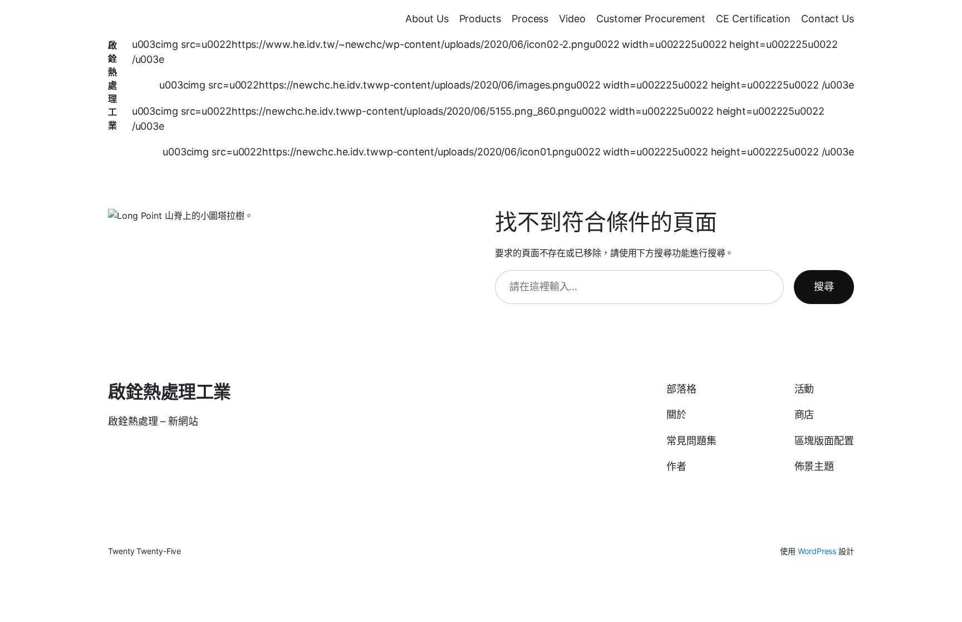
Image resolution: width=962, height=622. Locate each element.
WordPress (817, 551)
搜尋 (824, 286)
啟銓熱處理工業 (112, 85)
